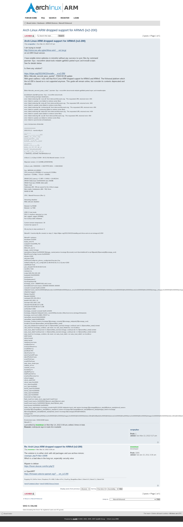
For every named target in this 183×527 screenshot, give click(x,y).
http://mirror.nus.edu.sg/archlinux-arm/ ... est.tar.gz (45, 50)
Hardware (40, 23)
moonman (40, 425)
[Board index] (52, 12)
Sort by (94, 489)
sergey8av (31, 44)
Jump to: (106, 499)
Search (52, 18)
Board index (31, 23)
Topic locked (28, 35)
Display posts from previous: (70, 489)
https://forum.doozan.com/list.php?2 (39, 466)
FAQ (43, 18)
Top (158, 442)
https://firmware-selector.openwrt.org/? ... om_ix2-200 (46, 474)
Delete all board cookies (160, 513)
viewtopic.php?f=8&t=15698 (35, 456)
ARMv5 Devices (51, 23)
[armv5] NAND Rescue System (49, 483)
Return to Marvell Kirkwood (33, 498)
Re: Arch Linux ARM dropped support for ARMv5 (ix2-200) (53, 447)
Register (65, 18)
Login (76, 18)
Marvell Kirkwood (65, 23)
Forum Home (31, 18)
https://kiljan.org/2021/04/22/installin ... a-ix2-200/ (44, 73)
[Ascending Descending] (115, 489)
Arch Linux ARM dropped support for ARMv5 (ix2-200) (60, 30)
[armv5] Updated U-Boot (31, 483)
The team (147, 513)
